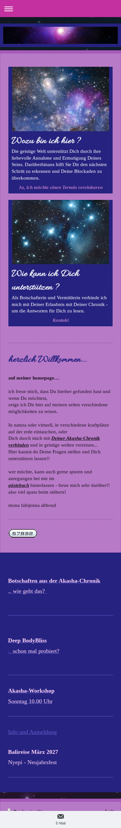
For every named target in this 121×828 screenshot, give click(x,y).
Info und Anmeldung (32, 732)
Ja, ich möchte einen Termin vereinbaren (61, 187)
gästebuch (18, 485)
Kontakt (61, 320)
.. (10, 651)
